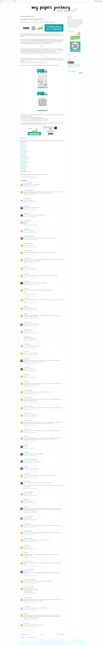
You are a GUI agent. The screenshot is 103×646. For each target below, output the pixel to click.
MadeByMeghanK (27, 236)
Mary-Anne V (26, 561)
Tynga (25, 374)
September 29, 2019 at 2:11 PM (30, 609)
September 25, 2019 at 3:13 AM (30, 302)
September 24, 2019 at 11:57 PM (30, 254)
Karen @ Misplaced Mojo (29, 459)
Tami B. (25, 381)
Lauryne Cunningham (28, 579)
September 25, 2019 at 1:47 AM (30, 277)
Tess (25, 552)
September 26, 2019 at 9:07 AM (30, 502)
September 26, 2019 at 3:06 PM (30, 512)
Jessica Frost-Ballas (25, 158)
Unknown (26, 220)
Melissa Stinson (24, 166)
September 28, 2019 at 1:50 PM (30, 565)
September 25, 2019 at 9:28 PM (30, 455)
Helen (25, 506)
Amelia (25, 444)
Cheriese (25, 367)
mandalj (25, 473)
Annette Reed (27, 531)
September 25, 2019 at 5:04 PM (30, 416)
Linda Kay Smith (27, 243)
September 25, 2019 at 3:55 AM (30, 318)
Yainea (70, 18)
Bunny (25, 281)
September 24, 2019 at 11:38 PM (30, 246)
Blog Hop (27, 177)
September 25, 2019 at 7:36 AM (30, 363)
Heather (25, 205)
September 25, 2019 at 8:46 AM (30, 370)
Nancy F (25, 545)
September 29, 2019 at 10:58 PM (30, 619)
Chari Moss (22, 148)
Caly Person (23, 147)
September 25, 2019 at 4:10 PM (30, 409)
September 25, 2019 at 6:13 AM (30, 354)
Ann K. (25, 613)
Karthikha (26, 198)
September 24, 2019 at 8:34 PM (30, 186)
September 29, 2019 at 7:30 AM (30, 602)
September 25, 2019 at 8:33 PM (30, 448)
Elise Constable (24, 151)
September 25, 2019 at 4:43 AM (30, 325)
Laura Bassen (23, 161)
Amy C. (25, 273)
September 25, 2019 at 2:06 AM (30, 294)
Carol (25, 288)
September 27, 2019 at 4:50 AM (30, 541)
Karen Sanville (27, 182)
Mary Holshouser (27, 586)
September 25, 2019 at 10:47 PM (30, 462)
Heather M (26, 481)
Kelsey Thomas (27, 492)
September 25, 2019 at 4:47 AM (30, 333)
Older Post (61, 634)
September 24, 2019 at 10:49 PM (30, 232)
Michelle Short (23, 167)
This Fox (25, 606)
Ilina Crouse (23, 155)
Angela (25, 213)
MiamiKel (25, 358)
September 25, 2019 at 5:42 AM (30, 347)
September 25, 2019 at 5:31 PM (30, 425)
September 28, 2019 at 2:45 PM (30, 582)
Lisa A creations (27, 516)
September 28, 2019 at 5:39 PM (30, 593)
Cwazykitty (26, 397)
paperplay (26, 523)
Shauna (25, 266)
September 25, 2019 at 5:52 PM (30, 440)
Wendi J (25, 351)
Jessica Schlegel (27, 190)
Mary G (25, 436)
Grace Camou (23, 154)
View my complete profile (73, 27)
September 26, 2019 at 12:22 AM (30, 477)
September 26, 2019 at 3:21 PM (30, 519)
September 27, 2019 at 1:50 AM (30, 527)
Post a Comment (25, 629)
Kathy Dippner (27, 538)
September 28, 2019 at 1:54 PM (30, 575)
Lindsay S (26, 413)
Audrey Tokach (23, 146)
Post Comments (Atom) (31, 637)
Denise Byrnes (27, 250)
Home (43, 634)
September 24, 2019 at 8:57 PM (30, 209)
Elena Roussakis (24, 150)
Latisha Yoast (23, 159)
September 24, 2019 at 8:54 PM (30, 202)
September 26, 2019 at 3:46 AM (30, 495)
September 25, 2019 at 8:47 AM (30, 377)
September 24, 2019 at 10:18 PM (30, 216)
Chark (25, 466)
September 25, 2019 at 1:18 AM (30, 269)
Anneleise (26, 322)
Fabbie (25, 499)
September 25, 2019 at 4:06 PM (30, 402)
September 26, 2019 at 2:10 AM (30, 488)
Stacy (25, 452)
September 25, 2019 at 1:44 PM (30, 386)
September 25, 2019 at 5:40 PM (30, 432)
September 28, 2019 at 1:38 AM (30, 557)
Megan (25, 306)
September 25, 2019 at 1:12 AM (30, 262)
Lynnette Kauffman (25, 162)
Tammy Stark (23, 170)
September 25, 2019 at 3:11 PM (30, 393)
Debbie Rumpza (27, 406)
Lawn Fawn (23, 144)
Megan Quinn (23, 163)
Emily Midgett (23, 152)
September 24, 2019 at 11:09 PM (30, 239)
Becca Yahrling (27, 390)
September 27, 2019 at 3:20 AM (30, 534)
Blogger (59, 642)
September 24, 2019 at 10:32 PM (30, 225)
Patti (25, 313)
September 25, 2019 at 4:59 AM (30, 340)
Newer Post (23, 634)
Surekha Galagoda (27, 569)
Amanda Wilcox (27, 420)
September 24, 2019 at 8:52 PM (30, 194)
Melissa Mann (23, 165)
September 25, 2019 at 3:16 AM (30, 309)
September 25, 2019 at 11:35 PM (30, 470)
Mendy (25, 298)
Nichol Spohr (23, 169)
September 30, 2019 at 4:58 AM (30, 626)
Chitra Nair (26, 329)
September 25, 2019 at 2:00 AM (30, 284)
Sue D (25, 623)
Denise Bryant (27, 597)
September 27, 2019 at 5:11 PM (30, 548)
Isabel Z (25, 228)
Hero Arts (22, 143)
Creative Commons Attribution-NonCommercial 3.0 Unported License (74, 66)
